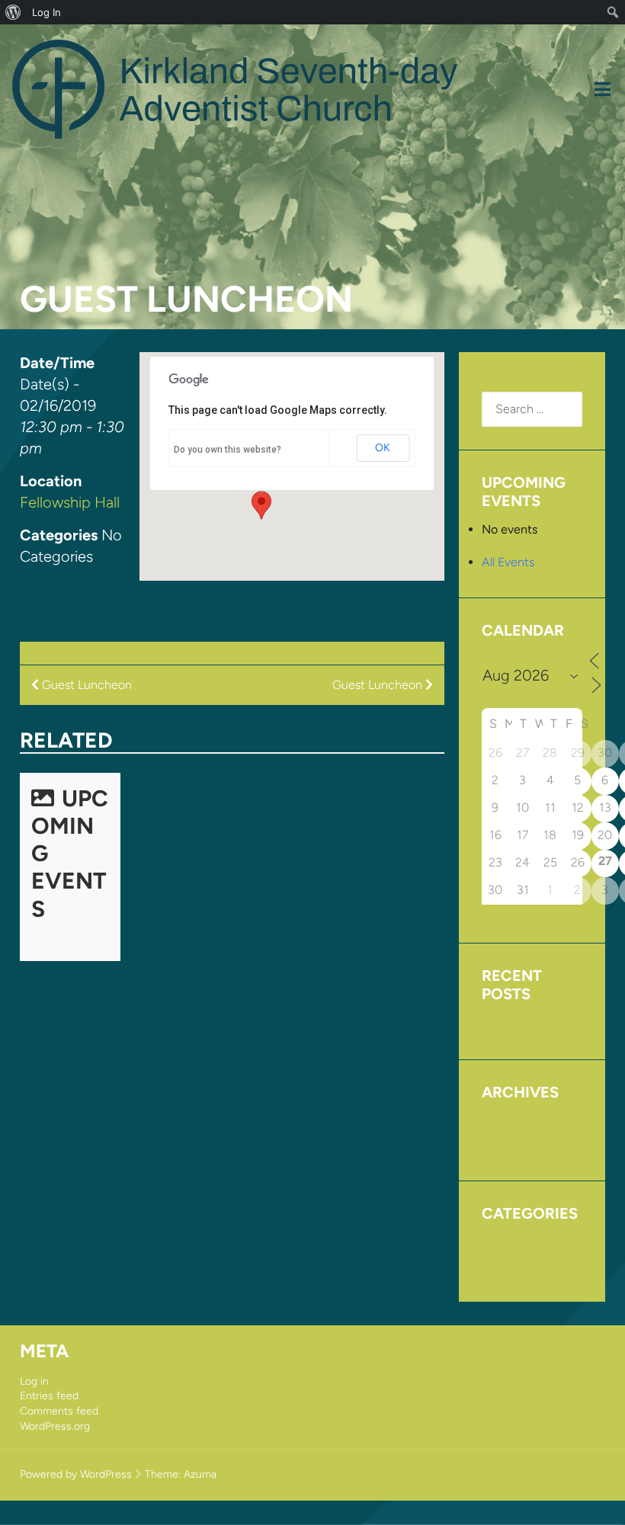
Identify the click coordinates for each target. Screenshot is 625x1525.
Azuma (200, 1474)
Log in (34, 1381)
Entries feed (49, 1395)
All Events (508, 562)
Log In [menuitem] (46, 12)
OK (382, 447)
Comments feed (59, 1411)
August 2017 (516, 1120)
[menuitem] (13, 12)
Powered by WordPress (76, 1474)
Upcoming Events (529, 1022)
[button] (261, 505)
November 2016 (525, 1143)
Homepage (511, 1242)
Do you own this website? (227, 449)
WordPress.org (55, 1426)
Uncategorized (522, 1264)
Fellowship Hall (70, 502)
